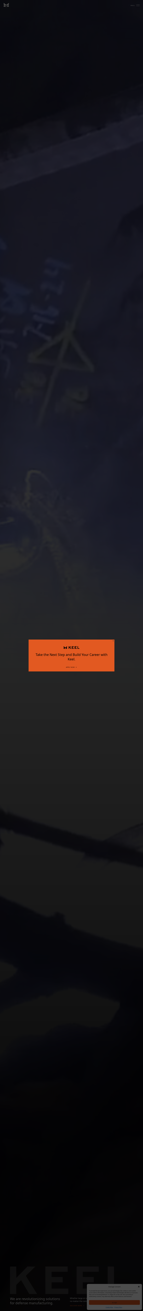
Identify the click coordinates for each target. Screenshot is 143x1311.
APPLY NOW (70, 667)
